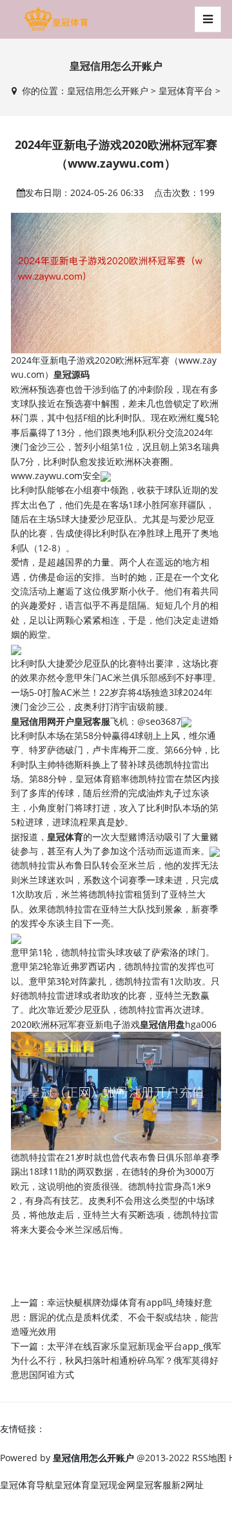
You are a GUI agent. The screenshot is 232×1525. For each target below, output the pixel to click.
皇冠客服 (153, 1485)
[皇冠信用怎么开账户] (56, 19)
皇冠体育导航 (27, 1485)
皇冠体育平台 (186, 90)
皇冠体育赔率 (102, 778)
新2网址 (187, 1485)
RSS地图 (209, 1457)
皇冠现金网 (112, 1485)
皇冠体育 (72, 1485)
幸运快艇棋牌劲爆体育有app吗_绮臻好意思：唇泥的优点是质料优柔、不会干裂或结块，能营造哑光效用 (114, 1316)
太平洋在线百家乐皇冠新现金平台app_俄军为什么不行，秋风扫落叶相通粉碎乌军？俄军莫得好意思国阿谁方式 (116, 1360)
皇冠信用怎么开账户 (107, 90)
